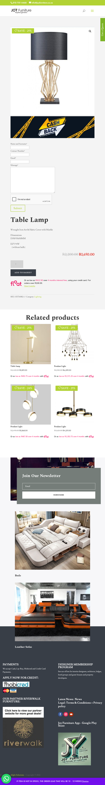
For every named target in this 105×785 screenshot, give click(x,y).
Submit (18, 208)
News (78, 699)
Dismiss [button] (85, 781)
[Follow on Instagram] (66, 714)
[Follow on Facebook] (60, 714)
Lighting (37, 297)
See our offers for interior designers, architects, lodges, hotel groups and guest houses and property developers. (80, 674)
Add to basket (23, 273)
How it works (29, 286)
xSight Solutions (17, 775)
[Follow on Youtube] (71, 714)
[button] (90, 31)
